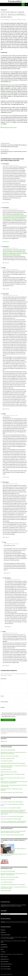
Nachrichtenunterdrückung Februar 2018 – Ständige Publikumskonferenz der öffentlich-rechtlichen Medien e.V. (13, 811)
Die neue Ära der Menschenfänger (8, 749)
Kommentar (4, 678)
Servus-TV (3, 954)
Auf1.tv (3, 951)
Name (2, 696)
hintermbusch (6, 163)
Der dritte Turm (8, 855)
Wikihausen (3, 932)
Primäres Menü (26, 4)
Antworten (6, 202)
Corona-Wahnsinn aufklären (7, 760)
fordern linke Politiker (13, 84)
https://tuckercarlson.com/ (6, 964)
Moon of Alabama (4, 961)
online (4, 741)
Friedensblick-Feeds (7, 868)
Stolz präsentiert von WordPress (6, 974)
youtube (11, 938)
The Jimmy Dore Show (5, 966)
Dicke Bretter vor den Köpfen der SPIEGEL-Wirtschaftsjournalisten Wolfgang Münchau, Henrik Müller (14, 145)
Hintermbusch (4, 944)
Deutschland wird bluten (6, 769)
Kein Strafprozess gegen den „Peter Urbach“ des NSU (12, 792)
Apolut (2, 949)
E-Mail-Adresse (5, 701)
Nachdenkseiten (4, 946)
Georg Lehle (14, 19)
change (7, 122)
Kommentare (4, 9)
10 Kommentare (22, 19)
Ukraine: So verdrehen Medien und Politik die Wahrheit (12, 834)
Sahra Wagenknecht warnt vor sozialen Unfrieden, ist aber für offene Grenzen (14, 151)
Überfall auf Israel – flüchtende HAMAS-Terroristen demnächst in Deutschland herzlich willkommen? (14, 782)
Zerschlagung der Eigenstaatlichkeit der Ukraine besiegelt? (13, 763)
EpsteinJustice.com (5, 959)
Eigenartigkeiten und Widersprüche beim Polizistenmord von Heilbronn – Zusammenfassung (13, 753)
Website (3, 707)
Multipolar (3, 929)
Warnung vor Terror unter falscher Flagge (9, 756)
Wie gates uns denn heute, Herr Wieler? (9, 771)
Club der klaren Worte (5, 934)
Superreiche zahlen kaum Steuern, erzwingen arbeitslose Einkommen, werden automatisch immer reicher (13, 832)
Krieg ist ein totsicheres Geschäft (8, 758)
